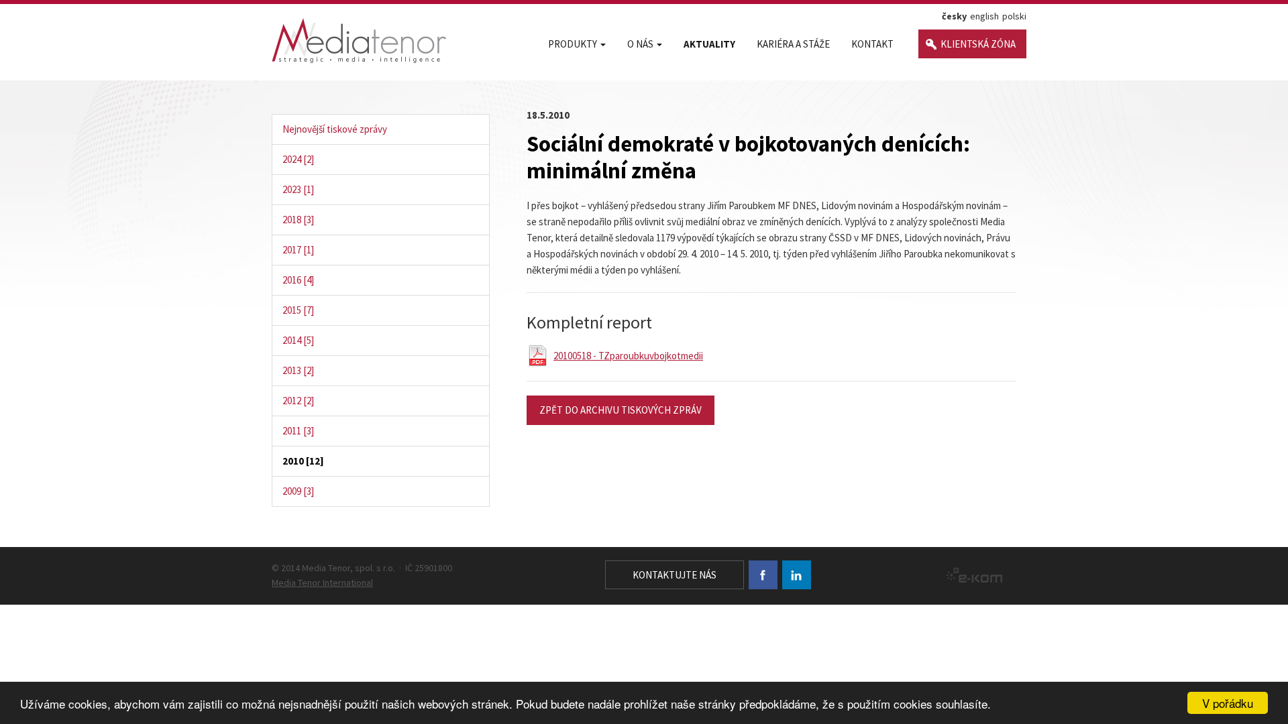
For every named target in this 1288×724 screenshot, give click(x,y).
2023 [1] (298, 189)
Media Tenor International (322, 583)
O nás (640, 44)
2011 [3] (298, 430)
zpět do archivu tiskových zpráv (620, 410)
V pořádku (1227, 703)
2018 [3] (298, 219)
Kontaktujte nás (674, 574)
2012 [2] (298, 400)
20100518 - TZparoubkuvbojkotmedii (628, 355)
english (984, 16)
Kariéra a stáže (793, 44)
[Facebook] (763, 574)
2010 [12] (303, 461)
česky (954, 16)
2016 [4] (298, 280)
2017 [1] (298, 249)
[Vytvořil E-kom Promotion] (971, 575)
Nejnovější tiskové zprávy (334, 129)
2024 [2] (298, 159)
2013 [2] (298, 370)
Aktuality (709, 44)
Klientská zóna (978, 44)
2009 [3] (298, 491)
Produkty (572, 44)
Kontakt (872, 44)
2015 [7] (298, 310)
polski (1014, 16)
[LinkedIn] (796, 574)
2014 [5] (298, 340)
